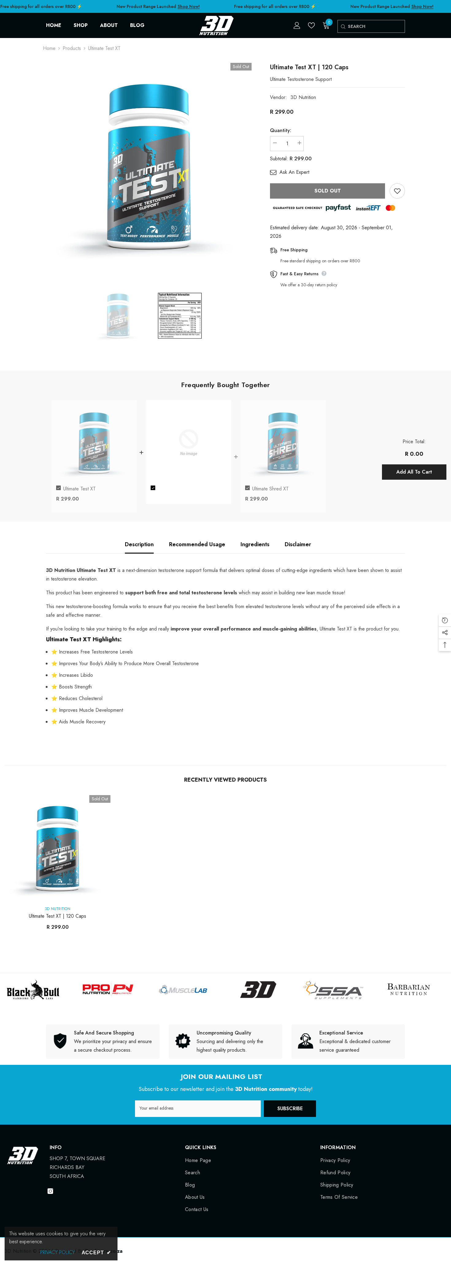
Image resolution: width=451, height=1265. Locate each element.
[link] (103, 1041)
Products (72, 48)
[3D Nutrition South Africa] (68, 989)
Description (139, 544)
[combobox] (376, 26)
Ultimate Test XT (79, 488)
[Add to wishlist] (397, 191)
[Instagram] (50, 1191)
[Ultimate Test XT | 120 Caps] (57, 848)
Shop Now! (188, 6)
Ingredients (255, 544)
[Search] (343, 26)
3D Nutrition (303, 97)
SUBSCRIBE (290, 1108)
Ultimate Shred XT (270, 488)
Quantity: (280, 130)
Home (49, 48)
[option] (149, 166)
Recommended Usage (197, 544)
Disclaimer (298, 544)
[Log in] (297, 25)
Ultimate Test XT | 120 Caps (57, 916)
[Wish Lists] (311, 25)
